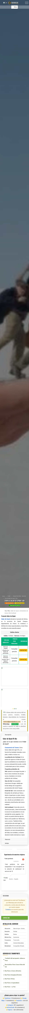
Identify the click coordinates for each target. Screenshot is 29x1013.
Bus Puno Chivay (10, 979)
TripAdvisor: (7, 998)
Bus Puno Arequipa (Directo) (13, 975)
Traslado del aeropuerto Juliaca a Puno (15, 959)
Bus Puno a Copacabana (12, 983)
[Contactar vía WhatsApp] (24, 3)
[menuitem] (6, 2)
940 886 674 (15, 724)
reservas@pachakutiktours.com (11, 721)
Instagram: (11, 1005)
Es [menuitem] (6, 2)
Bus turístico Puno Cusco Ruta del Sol (15, 966)
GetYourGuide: (11, 1007)
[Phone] (1, 2)
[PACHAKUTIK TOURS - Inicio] (13, 3)
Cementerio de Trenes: (12, 747)
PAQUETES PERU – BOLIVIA (19, 596)
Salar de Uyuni (5, 619)
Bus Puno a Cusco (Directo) (13, 971)
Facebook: (19, 1000)
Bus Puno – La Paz (10, 987)
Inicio (3, 596)
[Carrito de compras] (26, 3)
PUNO (9, 596)
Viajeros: (10, 1010)
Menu (15, 7)
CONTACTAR (23, 650)
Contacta (8, 909)
